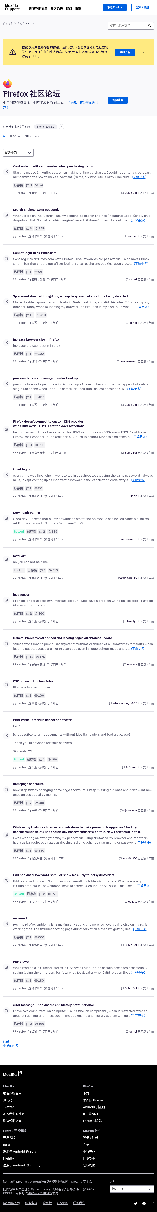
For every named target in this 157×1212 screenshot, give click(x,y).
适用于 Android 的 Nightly (21, 1165)
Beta (6, 1144)
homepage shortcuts (28, 784)
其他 (34, 193)
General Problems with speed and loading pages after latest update (62, 638)
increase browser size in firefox (36, 339)
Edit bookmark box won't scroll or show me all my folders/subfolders (63, 875)
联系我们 (79, 1203)
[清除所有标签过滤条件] (61, 126)
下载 (86, 1093)
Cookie (62, 1203)
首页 (5, 23)
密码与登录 (38, 279)
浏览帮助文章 (38, 9)
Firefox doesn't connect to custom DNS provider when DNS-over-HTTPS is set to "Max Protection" (48, 424)
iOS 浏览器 (90, 1114)
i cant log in (21, 469)
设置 (34, 323)
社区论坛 (57, 9)
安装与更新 (38, 664)
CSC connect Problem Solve (33, 681)
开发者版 (9, 1138)
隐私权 (47, 1203)
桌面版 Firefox (93, 1100)
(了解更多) (139, 177)
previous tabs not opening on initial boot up (45, 378)
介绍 (86, 1144)
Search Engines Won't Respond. (36, 209)
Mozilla (12, 1074)
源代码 (7, 1100)
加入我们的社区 (14, 1114)
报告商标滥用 (12, 1093)
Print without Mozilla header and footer (42, 720)
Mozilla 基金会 (81, 1181)
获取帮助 (89, 1165)
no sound (20, 918)
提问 (69, 9)
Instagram (152, 1203)
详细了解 (124, 52)
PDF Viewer (21, 962)
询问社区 (117, 100)
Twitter (8, 1107)
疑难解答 (37, 236)
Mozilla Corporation (31, 1181)
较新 (6, 1042)
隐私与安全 (38, 452)
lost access (21, 595)
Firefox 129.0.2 (45, 126)
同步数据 (37, 496)
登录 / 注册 (142, 7)
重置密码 (89, 1151)
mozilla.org (11, 1203)
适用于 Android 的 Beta (19, 1151)
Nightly (8, 1158)
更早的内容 (10, 1045)
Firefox (21, 193)
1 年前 (150, 193)
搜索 (150, 26)
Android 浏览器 (94, 1107)
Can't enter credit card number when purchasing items (53, 166)
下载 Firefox (114, 7)
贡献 (78, 9)
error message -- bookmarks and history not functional (53, 1005)
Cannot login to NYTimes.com (34, 253)
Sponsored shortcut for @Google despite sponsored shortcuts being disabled (70, 296)
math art (19, 556)
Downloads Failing (26, 513)
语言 (112, 1181)
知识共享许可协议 (40, 1193)
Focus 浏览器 (92, 1121)
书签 (34, 810)
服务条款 (31, 1203)
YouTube (144, 1203)
